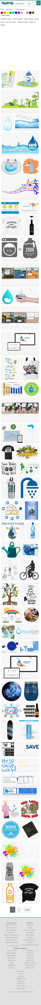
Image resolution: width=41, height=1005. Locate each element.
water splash (18, 19)
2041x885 (5, 199)
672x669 (22, 902)
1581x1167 (6, 622)
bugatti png (11, 933)
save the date (11, 22)
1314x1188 (27, 717)
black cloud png (11, 940)
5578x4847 (6, 557)
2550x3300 (25, 605)
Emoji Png (20, 981)
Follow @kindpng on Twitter (29, 945)
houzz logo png (11, 928)
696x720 (23, 580)
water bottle (29, 19)
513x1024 (5, 130)
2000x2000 (27, 701)
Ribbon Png (11, 960)
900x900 (5, 701)
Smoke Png (29, 958)
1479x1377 (28, 395)
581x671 (24, 498)
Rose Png (11, 958)
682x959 (5, 303)
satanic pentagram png (11, 935)
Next (27, 909)
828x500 (5, 797)
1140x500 (5, 113)
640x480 (5, 174)
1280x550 (19, 303)
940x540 (5, 261)
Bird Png (20, 976)
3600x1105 (22, 771)
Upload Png (29, 937)
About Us (30, 925)
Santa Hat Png (11, 955)
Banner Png (20, 988)
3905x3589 (6, 474)
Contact (29, 928)
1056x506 (24, 213)
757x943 (24, 379)
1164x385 (5, 286)
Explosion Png (29, 965)
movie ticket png (11, 925)
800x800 (27, 622)
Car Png (20, 974)
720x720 (22, 739)
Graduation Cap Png (29, 963)
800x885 (5, 756)
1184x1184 (6, 771)
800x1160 (5, 902)
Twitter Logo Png (11, 953)
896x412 (19, 756)
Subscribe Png (11, 950)
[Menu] (38, 3)
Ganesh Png (20, 986)
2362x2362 (6, 818)
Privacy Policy (29, 935)
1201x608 (5, 155)
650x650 (26, 557)
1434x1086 (6, 539)
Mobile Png (11, 965)
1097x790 (5, 717)
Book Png (21, 983)
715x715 (5, 859)
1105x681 (20, 459)
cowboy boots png (11, 937)
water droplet (23, 22)
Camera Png (30, 953)
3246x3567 (6, 638)
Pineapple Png (20, 978)
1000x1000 (6, 498)
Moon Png (29, 960)
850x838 (24, 818)
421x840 (5, 379)
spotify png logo (11, 930)
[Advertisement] (20, 47)
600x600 (28, 859)
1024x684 (5, 213)
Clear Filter (5, 15)
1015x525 (21, 474)
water (9, 19)
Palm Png (30, 950)
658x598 (5, 442)
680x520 (5, 652)
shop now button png (11, 942)
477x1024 (29, 539)
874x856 (5, 235)
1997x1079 (19, 130)
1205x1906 (28, 442)
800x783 (26, 174)
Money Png (20, 971)
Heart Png (11, 968)
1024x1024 (6, 459)
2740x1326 (6, 355)
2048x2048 (22, 880)
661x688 (25, 838)
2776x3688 (6, 580)
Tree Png (30, 955)
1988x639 (20, 638)
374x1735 (27, 235)
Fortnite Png (30, 968)
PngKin (11, 963)
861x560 (5, 678)
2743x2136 (21, 87)
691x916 (5, 87)
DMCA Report (30, 933)
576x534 (5, 520)
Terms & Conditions (30, 930)
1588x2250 (28, 520)
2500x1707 (6, 395)
